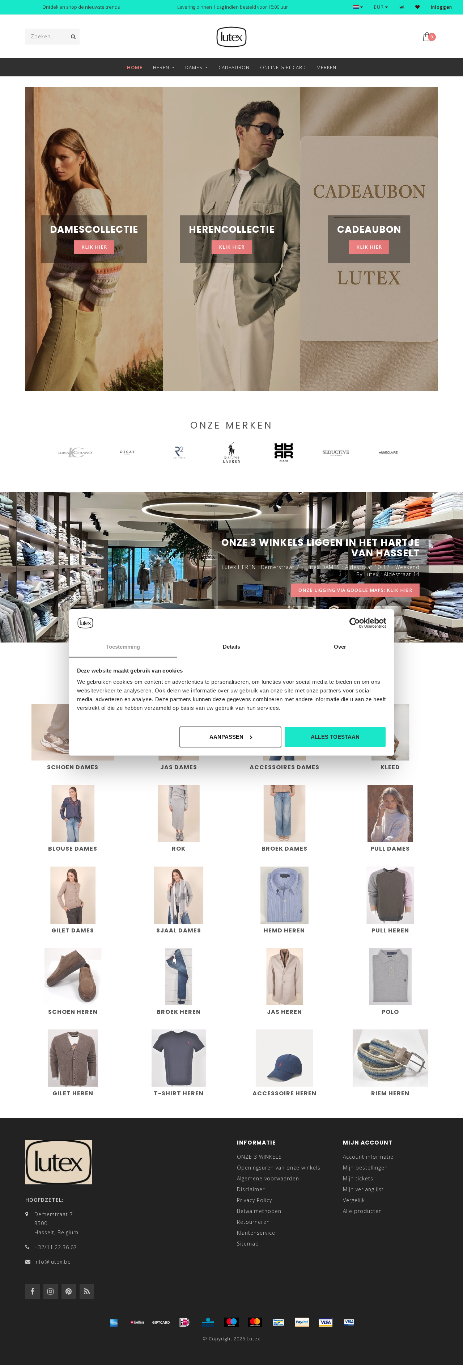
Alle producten (362, 1211)
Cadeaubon (234, 67)
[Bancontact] (278, 1322)
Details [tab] (232, 647)
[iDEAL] (184, 1322)
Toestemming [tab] (123, 647)
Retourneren (253, 1221)
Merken (326, 67)
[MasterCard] (255, 1322)
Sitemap (248, 1243)
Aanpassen (226, 737)
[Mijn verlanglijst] (417, 7)
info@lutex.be (52, 1261)
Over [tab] (340, 647)
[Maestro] (231, 1322)
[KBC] (208, 1322)
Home (135, 67)
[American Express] (114, 1322)
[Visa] (326, 1322)
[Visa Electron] (349, 1322)
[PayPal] (302, 1322)
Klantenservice (256, 1232)
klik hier (94, 247)
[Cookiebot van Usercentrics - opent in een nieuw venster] (354, 623)
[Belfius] (137, 1322)
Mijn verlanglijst (363, 1189)
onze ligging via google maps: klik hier (355, 590)
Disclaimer (251, 1189)
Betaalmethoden (259, 1211)
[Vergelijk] (401, 7)
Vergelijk (354, 1200)
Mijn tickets (358, 1178)
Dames (194, 67)
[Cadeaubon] (161, 1322)
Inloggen (441, 7)
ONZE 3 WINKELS (259, 1156)
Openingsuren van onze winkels (278, 1167)
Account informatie (368, 1156)
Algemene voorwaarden (268, 1178)
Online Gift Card (283, 67)
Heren (161, 67)
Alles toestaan (335, 737)
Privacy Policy (254, 1200)
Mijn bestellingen (365, 1167)
